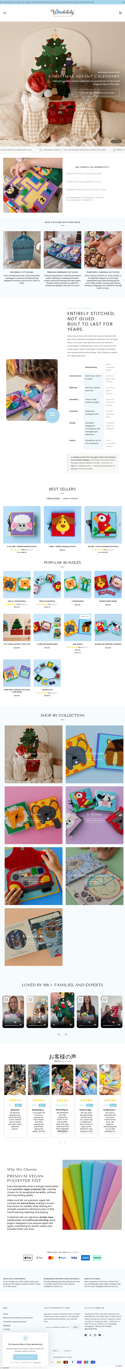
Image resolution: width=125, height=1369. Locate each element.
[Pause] (54, 1028)
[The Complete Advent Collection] (17, 631)
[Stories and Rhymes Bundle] (47, 631)
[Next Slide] (65, 1038)
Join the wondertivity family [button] (57, 1308)
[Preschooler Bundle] (47, 588)
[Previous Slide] (59, 1038)
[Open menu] (6, 12)
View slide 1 (113, 141)
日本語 (54, 1351)
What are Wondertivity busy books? (18, 1318)
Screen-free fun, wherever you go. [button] (84, 190)
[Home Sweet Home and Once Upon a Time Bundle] (17, 676)
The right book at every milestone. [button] (84, 169)
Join (75, 1327)
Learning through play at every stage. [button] (86, 198)
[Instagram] (95, 1335)
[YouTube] (100, 1335)
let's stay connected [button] (94, 1308)
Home (5, 1314)
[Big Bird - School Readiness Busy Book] (103, 528)
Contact (6, 1329)
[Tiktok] (90, 1335)
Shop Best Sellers (105, 95)
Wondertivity (61, 1357)
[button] (15, 553)
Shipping (6, 1325)
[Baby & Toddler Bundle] (17, 588)
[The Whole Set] (47, 676)
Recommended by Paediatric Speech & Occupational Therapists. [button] (85, 207)
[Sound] (21, 1028)
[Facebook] (86, 1335)
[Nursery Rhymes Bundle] (108, 588)
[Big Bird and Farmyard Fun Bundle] (108, 631)
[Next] (119, 528)
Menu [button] (5, 1308)
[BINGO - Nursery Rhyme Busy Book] (62, 528)
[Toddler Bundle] (77, 588)
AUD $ (67, 1351)
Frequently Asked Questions (14, 1322)
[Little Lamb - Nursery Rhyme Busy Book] (22, 528)
